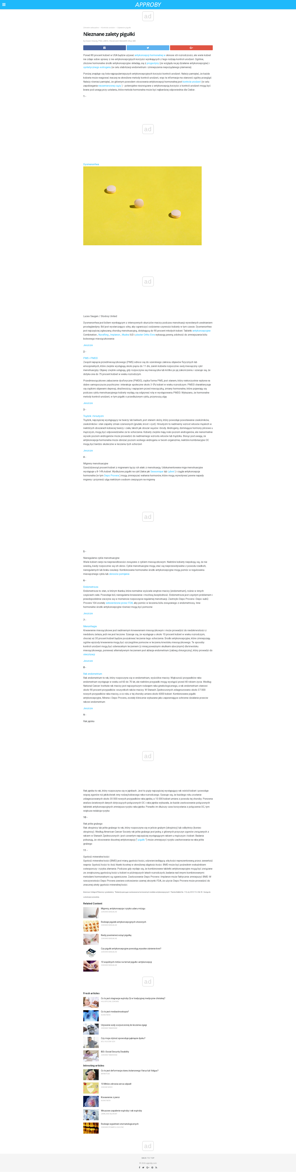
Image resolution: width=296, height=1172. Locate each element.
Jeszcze (88, 345)
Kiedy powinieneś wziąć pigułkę (116, 935)
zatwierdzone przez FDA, (119, 602)
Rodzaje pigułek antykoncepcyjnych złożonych (123, 922)
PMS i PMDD (90, 358)
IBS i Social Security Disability (115, 1051)
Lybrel (171, 471)
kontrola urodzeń (192, 81)
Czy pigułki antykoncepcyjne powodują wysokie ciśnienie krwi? (131, 948)
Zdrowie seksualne (91, 28)
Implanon (115, 334)
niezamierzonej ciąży (109, 85)
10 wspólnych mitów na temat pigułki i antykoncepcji (126, 962)
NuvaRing (103, 334)
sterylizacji (89, 654)
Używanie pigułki (124, 28)
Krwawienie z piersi (110, 1097)
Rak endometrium (92, 673)
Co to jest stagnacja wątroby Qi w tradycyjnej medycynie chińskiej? (133, 998)
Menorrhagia (90, 626)
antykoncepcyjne (202, 330)
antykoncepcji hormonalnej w (150, 55)
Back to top (148, 1158)
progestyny (153, 63)
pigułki (141, 839)
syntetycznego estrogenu (97, 67)
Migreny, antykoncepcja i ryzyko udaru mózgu (123, 908)
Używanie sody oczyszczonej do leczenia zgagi (124, 1025)
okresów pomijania (119, 574)
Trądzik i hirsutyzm (93, 416)
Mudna (125, 334)
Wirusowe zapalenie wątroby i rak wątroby (121, 1110)
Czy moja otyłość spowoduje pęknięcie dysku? (123, 1038)
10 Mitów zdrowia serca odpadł (116, 1084)
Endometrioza (90, 586)
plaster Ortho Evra (145, 334)
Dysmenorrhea (91, 164)
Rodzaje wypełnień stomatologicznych (120, 1124)
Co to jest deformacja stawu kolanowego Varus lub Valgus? (129, 1070)
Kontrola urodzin (108, 28)
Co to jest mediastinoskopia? (115, 1011)
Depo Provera (111, 475)
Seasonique (156, 471)
